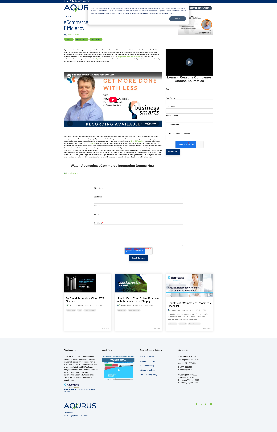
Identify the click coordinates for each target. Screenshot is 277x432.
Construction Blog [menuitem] (147, 361)
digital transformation (103, 59)
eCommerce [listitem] (71, 310)
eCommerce (68, 39)
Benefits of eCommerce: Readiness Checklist (189, 305)
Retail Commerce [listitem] (90, 310)
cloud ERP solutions (137, 141)
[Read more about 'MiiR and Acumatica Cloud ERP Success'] (87, 283)
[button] (197, 404)
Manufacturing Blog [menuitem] (148, 374)
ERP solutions (91, 143)
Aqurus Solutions (73, 34)
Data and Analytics (81, 39)
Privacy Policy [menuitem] (68, 412)
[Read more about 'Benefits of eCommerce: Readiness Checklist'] (189, 285)
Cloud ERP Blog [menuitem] (147, 357)
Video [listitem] (79, 310)
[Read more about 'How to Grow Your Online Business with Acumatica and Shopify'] (138, 283)
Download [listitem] (183, 324)
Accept (177, 19)
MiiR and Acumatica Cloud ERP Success (85, 300)
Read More (105, 328)
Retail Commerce (96, 39)
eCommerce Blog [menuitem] (147, 370)
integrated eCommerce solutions (129, 56)
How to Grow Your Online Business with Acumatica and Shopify (138, 300)
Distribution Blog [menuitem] (147, 366)
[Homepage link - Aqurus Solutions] (80, 409)
